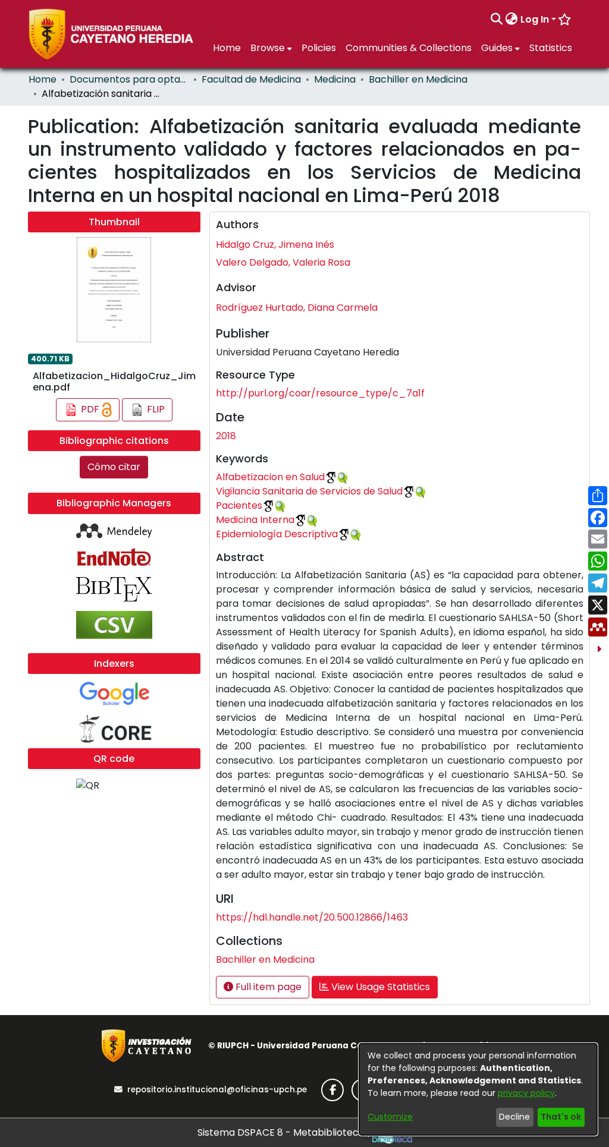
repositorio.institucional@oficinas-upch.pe (217, 1089)
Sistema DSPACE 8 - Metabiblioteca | (284, 1132)
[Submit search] (496, 19)
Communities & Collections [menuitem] (409, 48)
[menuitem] (511, 19)
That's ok (561, 1117)
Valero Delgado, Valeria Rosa (283, 262)
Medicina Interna (255, 520)
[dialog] (478, 1089)
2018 (226, 436)
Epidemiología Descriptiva (277, 534)
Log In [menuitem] (534, 19)
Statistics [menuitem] (550, 48)
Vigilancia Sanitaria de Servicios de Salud (309, 491)
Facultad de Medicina (251, 79)
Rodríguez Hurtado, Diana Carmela (297, 307)
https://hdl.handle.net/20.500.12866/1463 (312, 917)
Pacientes (239, 505)
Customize (390, 1117)
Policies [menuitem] (319, 48)
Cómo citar (113, 467)
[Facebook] (332, 1090)
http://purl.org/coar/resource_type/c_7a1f (320, 393)
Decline (514, 1117)
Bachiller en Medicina (418, 79)
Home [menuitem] (227, 48)
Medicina (335, 79)
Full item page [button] (267, 987)
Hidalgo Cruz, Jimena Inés (275, 244)
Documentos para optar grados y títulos (129, 79)
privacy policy (526, 1093)
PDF (90, 409)
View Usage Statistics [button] (379, 987)
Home (42, 79)
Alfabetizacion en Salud (270, 477)
